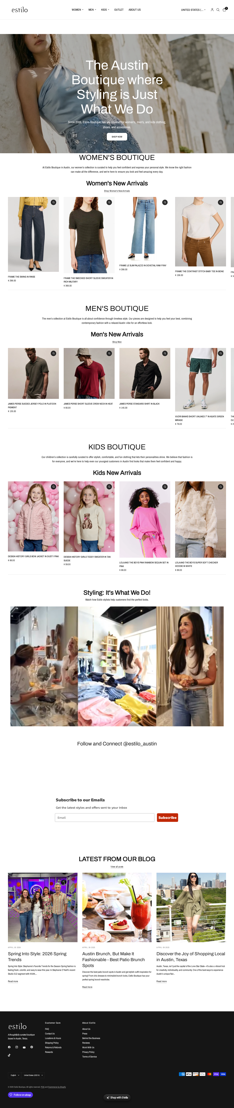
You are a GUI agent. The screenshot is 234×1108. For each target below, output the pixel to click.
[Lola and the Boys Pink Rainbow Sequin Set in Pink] (144, 519)
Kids (104, 10)
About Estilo (89, 1023)
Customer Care (52, 1023)
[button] (117, 137)
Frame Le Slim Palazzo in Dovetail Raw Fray (142, 265)
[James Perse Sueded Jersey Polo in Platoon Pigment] (33, 373)
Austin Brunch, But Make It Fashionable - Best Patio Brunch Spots (113, 959)
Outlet (119, 10)
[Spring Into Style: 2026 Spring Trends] (43, 907)
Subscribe (168, 817)
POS (42, 1087)
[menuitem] (77, 10)
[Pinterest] (33, 1047)
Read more (13, 981)
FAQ (47, 1029)
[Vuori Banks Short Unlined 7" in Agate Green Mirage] (200, 380)
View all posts (117, 866)
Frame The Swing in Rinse (21, 276)
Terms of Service (89, 1056)
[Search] (218, 10)
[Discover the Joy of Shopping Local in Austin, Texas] (191, 907)
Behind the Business (91, 1038)
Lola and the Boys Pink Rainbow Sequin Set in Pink (144, 564)
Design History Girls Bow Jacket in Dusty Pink (33, 556)
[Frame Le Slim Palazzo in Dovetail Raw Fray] (144, 229)
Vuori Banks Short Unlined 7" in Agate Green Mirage (199, 418)
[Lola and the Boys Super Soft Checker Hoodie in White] (200, 519)
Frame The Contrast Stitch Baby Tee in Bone (199, 271)
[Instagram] (18, 1047)
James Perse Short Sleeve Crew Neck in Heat (88, 403)
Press (84, 1033)
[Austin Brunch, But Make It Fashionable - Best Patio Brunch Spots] (117, 907)
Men (91, 10)
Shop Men (117, 342)
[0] (223, 10)
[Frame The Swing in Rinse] (33, 234)
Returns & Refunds (53, 1047)
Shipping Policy (52, 1042)
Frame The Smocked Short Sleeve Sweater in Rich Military (88, 279)
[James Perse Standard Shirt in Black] (144, 373)
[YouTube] (26, 1047)
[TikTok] (11, 1055)
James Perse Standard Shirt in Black (139, 403)
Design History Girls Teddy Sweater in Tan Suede (87, 558)
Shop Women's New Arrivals (117, 190)
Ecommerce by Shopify (57, 1087)
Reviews (86, 1042)
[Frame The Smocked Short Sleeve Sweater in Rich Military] (89, 235)
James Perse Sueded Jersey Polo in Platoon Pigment (32, 405)
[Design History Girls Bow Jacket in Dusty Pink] (33, 516)
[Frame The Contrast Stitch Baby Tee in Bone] (200, 231)
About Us (135, 10)
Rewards (49, 1052)
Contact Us (50, 1033)
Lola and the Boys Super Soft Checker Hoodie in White (196, 564)
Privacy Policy (88, 1052)
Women (76, 10)
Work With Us (88, 1047)
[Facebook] (11, 1047)
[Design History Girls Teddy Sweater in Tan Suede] (89, 516)
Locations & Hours (53, 1038)
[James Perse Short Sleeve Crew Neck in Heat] (89, 373)
